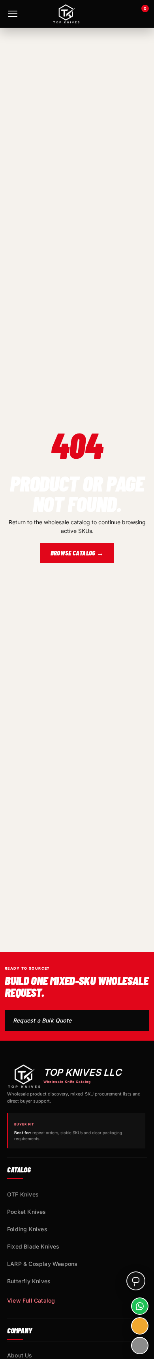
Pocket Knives (26, 1211)
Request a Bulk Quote (42, 1020)
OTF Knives (23, 1194)
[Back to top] (139, 1345)
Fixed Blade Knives (33, 1246)
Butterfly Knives (29, 1281)
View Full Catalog (31, 1300)
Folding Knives (27, 1229)
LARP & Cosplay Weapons (42, 1263)
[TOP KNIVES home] (66, 13)
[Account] (119, 14)
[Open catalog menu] (12, 13)
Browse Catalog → (77, 553)
